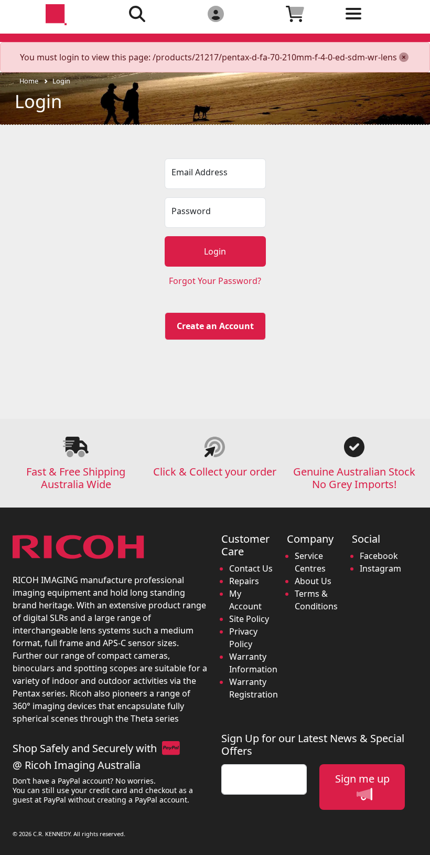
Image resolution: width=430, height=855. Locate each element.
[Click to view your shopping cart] (295, 13)
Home (28, 81)
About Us (313, 581)
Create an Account (215, 326)
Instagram (380, 568)
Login (61, 81)
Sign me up (362, 779)
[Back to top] (415, 840)
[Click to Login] (215, 13)
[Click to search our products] (137, 13)
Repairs (244, 581)
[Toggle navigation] (374, 22)
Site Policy (249, 619)
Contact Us (251, 568)
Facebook (379, 556)
